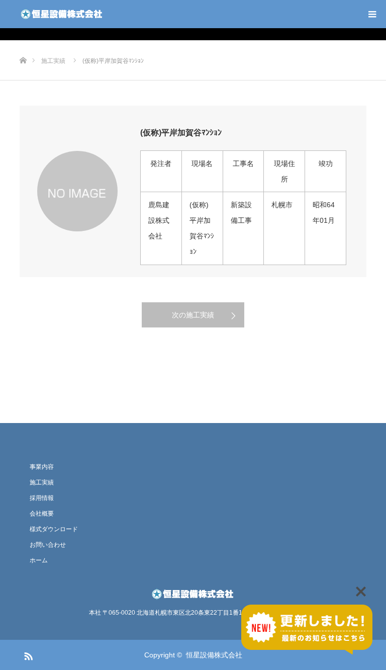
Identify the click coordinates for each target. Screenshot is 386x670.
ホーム (39, 560)
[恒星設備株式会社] (62, 14)
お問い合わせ (48, 544)
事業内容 (42, 466)
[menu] (372, 14)
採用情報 (42, 497)
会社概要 (42, 513)
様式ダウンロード (54, 529)
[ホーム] (23, 44)
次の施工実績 (193, 315)
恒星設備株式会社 (214, 655)
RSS (27, 654)
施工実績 (42, 482)
